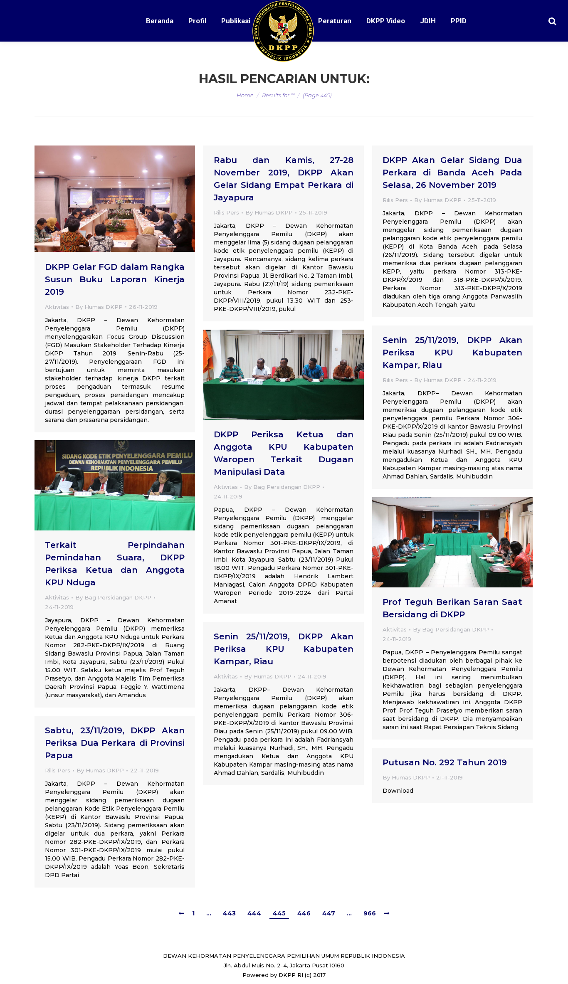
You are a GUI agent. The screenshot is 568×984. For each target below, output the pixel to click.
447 (328, 913)
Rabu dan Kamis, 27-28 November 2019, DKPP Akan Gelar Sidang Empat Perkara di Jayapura (283, 178)
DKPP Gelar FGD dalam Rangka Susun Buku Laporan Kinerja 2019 (115, 279)
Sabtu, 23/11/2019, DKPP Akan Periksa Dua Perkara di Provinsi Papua (115, 742)
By (99, 306)
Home (245, 95)
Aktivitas (57, 306)
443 (229, 913)
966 (369, 913)
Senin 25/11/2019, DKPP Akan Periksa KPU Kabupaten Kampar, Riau (452, 352)
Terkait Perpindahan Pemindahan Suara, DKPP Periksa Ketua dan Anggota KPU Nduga (115, 563)
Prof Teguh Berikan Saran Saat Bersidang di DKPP (452, 608)
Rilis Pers (226, 212)
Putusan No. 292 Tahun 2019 (445, 762)
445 (279, 913)
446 (304, 913)
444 (254, 913)
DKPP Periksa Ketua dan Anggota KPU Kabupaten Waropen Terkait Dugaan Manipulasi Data (283, 453)
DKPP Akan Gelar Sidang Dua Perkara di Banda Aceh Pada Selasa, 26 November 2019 (452, 172)
